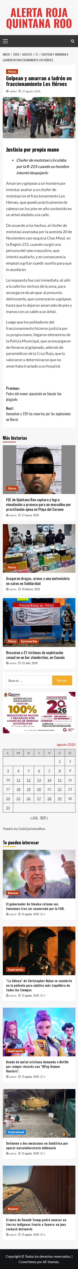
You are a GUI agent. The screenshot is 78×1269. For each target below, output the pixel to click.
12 (29, 780)
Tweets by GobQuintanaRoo (24, 828)
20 (39, 789)
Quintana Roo (29, 641)
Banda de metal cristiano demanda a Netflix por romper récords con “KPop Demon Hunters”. (37, 1066)
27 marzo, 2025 (30, 515)
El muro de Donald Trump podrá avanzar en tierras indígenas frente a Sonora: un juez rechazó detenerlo (36, 1224)
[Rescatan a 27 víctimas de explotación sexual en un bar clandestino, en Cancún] (39, 622)
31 (8, 808)
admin (13, 91)
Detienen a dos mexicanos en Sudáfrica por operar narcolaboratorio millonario (37, 1145)
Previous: (33, 394)
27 (39, 798)
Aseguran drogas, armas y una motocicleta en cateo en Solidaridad (38, 581)
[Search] (72, 41)
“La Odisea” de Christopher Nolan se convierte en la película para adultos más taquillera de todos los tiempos (39, 985)
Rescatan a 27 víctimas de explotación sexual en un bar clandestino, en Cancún (35, 655)
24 (8, 798)
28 (49, 798)
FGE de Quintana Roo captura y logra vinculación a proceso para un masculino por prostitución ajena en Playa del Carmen (38, 504)
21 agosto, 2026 (30, 914)
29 (60, 798)
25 (18, 798)
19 (29, 789)
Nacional (13, 893)
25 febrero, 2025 (31, 589)
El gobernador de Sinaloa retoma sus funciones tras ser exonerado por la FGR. (35, 906)
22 (60, 789)
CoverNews (27, 1262)
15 (60, 780)
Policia (12, 71)
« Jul (34, 817)
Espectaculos (15, 969)
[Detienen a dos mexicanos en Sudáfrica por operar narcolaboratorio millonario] (39, 1113)
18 (18, 789)
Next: (38, 414)
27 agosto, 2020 (31, 91)
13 (39, 780)
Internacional (16, 1132)
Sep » (44, 817)
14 (49, 780)
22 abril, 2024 (30, 663)
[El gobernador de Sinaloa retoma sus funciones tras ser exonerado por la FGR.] (39, 874)
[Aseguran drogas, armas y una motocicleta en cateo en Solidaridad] (39, 548)
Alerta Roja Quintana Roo (39, 17)
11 (18, 780)
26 (29, 798)
